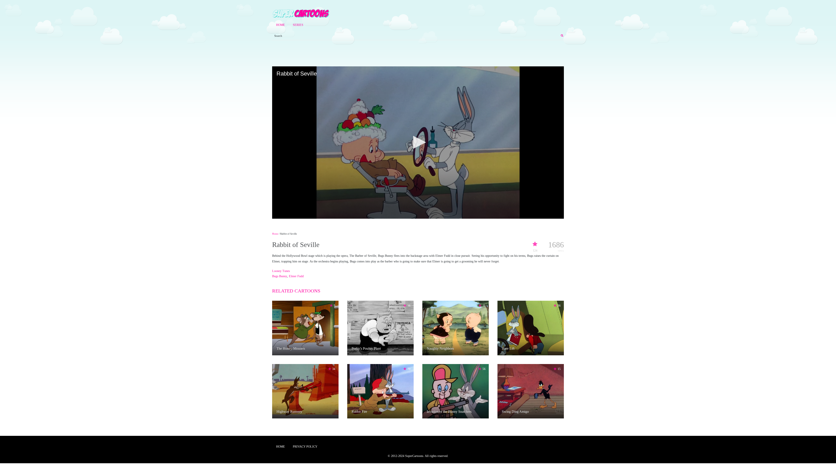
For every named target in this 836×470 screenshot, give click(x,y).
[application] (418, 142)
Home (280, 25)
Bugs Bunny (279, 276)
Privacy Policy (305, 446)
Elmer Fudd (296, 276)
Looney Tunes (281, 271)
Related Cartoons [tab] (296, 291)
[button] (418, 142)
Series (298, 25)
